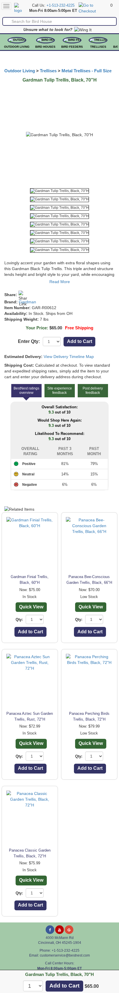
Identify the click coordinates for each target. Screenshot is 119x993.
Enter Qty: (29, 341)
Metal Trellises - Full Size (86, 71)
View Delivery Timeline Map (69, 356)
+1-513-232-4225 (61, 5)
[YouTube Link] (59, 929)
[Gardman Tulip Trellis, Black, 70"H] (59, 191)
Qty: (19, 619)
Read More (59, 281)
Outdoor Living (16, 46)
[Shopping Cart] (94, 7)
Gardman (27, 302)
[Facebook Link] (50, 929)
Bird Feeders (72, 46)
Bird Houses (45, 46)
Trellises (98, 46)
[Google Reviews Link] (69, 929)
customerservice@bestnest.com (65, 955)
